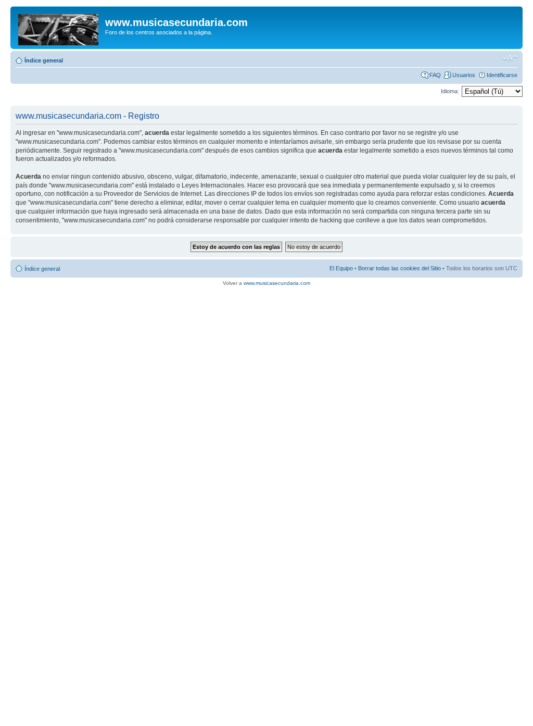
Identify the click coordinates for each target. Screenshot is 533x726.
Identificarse (502, 75)
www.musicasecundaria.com (277, 283)
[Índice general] (59, 27)
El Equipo (341, 268)
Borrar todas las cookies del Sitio (399, 268)
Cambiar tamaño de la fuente (509, 58)
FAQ (435, 75)
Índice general (43, 60)
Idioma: (450, 91)
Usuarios (463, 75)
